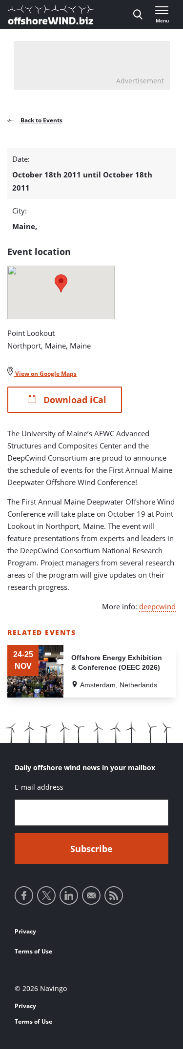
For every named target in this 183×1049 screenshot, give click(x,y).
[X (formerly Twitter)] (46, 895)
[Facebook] (24, 895)
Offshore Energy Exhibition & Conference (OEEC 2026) (116, 662)
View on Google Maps (45, 373)
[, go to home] (51, 14)
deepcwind (157, 606)
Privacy (25, 931)
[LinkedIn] (69, 895)
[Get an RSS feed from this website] (113, 895)
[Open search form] (138, 14)
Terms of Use (33, 951)
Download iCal (73, 400)
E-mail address (39, 787)
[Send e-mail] (91, 895)
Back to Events (40, 120)
